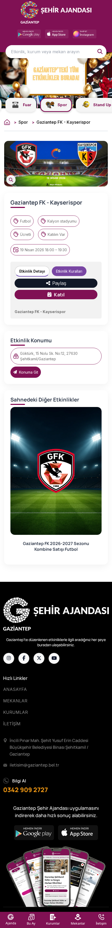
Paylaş (58, 283)
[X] (39, 658)
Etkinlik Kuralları (69, 271)
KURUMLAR (15, 712)
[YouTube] (54, 658)
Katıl (59, 294)
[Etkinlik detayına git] (56, 471)
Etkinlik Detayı (32, 271)
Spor (23, 122)
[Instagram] (8, 658)
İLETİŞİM (12, 723)
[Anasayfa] (7, 122)
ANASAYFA (15, 689)
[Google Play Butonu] (29, 33)
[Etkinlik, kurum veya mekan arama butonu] (100, 51)
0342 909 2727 (25, 789)
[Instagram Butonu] (84, 33)
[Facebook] (23, 658)
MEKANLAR (15, 700)
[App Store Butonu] (57, 33)
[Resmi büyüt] (11, 179)
